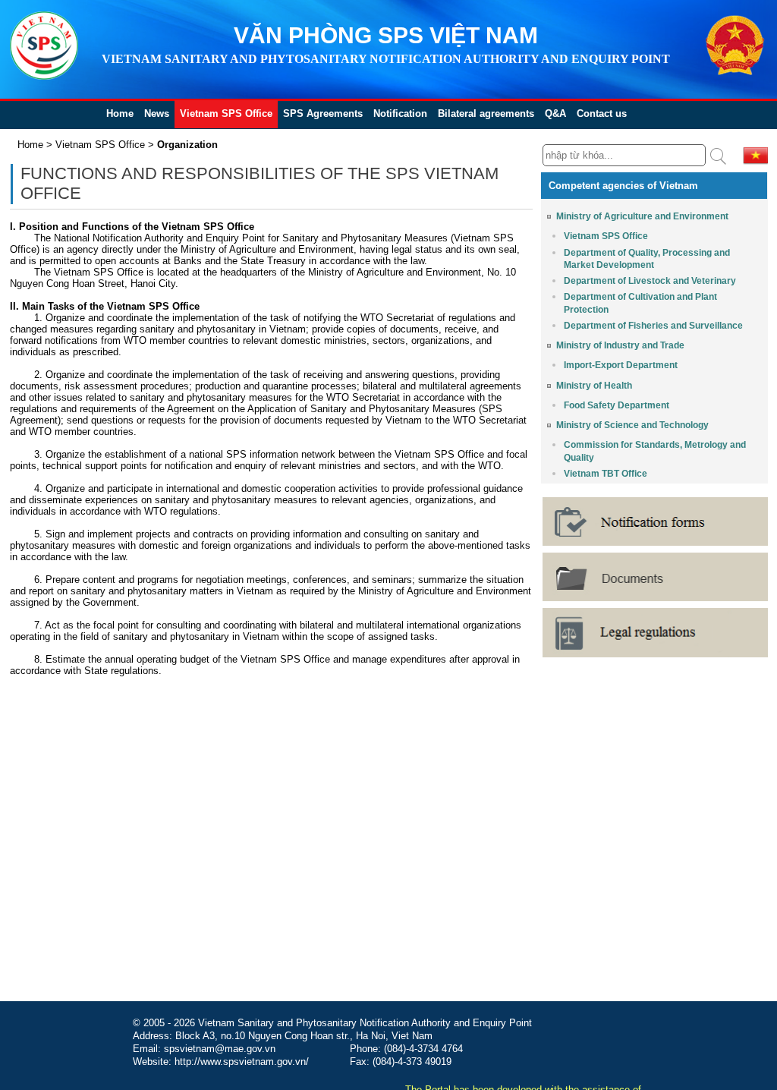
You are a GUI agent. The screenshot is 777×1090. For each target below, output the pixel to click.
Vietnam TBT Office (605, 473)
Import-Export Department (621, 365)
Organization (187, 144)
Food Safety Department (616, 405)
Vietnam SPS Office (226, 113)
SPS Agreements (323, 113)
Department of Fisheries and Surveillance (653, 325)
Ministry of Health (594, 385)
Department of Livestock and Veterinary (650, 281)
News (156, 113)
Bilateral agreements (486, 113)
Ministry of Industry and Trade (620, 345)
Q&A (555, 113)
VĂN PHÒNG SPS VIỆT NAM (386, 35)
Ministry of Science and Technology (632, 425)
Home (120, 113)
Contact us (602, 113)
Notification (400, 113)
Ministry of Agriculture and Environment (642, 216)
